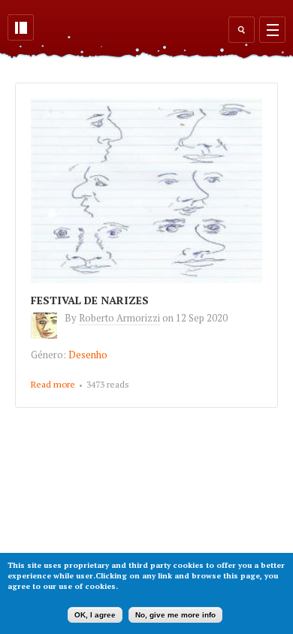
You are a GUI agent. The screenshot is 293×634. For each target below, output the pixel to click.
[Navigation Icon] (272, 30)
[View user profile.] (48, 335)
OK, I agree (95, 615)
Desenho (87, 354)
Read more (53, 384)
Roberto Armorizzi (119, 318)
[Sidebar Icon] (21, 27)
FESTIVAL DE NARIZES (90, 300)
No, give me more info (175, 615)
